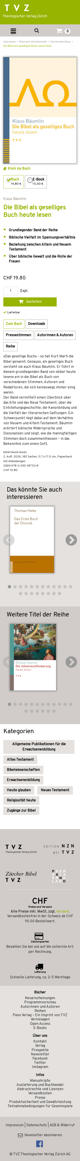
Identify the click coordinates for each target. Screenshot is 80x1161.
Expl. (24, 291)
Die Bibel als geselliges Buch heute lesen (27, 46)
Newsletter (40, 1054)
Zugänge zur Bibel (21, 810)
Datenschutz (36, 1125)
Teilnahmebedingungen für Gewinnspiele (40, 1106)
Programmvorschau (40, 1002)
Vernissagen (40, 1019)
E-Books (40, 1028)
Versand (62, 911)
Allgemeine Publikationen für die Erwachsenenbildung (39, 747)
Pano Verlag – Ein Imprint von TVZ (40, 1015)
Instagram (40, 1067)
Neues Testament (55, 790)
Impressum (15, 1125)
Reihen (40, 1011)
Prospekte (40, 1050)
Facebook (40, 1058)
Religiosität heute (21, 800)
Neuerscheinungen (40, 998)
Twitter (40, 1063)
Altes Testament (20, 760)
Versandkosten (40, 1093)
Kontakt (40, 1041)
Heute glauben (19, 790)
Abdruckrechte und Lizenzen (40, 1089)
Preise (40, 1098)
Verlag (40, 1046)
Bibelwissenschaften (23, 770)
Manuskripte (40, 1081)
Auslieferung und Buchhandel (40, 1085)
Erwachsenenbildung (23, 780)
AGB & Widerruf (62, 1125)
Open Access (40, 1024)
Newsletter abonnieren (42, 1135)
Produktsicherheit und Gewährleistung (40, 1102)
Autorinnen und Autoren (40, 1007)
